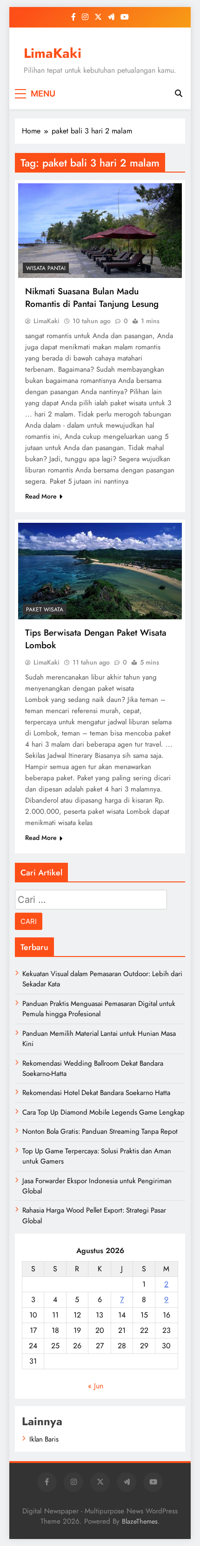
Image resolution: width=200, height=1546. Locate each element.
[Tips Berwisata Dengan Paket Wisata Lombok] (100, 571)
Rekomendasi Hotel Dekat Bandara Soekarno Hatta (96, 1093)
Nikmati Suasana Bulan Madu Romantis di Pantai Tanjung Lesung (92, 297)
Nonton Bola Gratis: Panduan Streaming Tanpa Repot (100, 1131)
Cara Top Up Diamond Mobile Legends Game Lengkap (103, 1112)
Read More (41, 496)
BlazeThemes (140, 1521)
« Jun (95, 1385)
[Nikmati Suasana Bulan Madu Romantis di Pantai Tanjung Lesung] (100, 230)
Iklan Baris (44, 1439)
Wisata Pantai (46, 268)
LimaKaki (52, 53)
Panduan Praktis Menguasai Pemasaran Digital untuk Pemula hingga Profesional (98, 1008)
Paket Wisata (44, 609)
